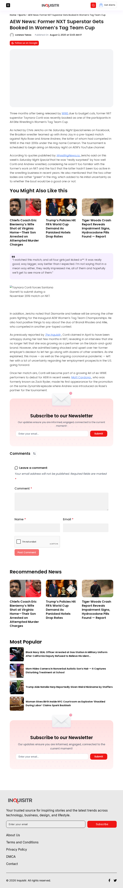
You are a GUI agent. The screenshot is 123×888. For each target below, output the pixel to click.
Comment (23, 488)
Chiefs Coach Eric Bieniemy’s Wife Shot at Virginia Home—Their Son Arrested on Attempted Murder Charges (24, 232)
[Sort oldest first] (34, 453)
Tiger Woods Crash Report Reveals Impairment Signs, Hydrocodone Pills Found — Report (96, 228)
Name (20, 519)
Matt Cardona (81, 377)
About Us (13, 835)
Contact (12, 864)
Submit (98, 433)
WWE (65, 113)
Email (68, 519)
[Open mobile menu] (8, 5)
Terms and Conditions (22, 842)
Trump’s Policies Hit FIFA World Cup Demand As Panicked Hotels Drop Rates (61, 228)
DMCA (11, 857)
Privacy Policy (16, 849)
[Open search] (93, 5)
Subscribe (102, 824)
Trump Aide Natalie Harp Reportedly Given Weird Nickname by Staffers (69, 687)
